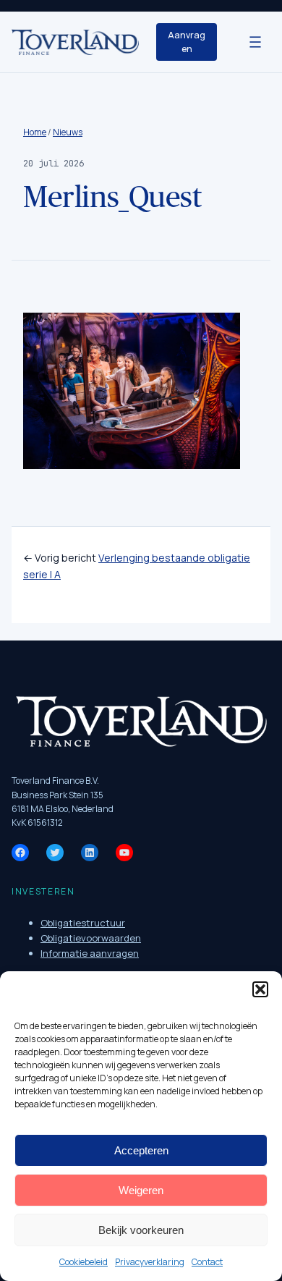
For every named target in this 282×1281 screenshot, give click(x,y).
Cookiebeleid (83, 1262)
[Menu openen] (255, 42)
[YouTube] (124, 852)
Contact (207, 1262)
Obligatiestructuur (82, 922)
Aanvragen (186, 42)
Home (34, 132)
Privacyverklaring (149, 1262)
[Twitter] (55, 852)
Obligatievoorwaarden (90, 937)
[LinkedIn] (89, 852)
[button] (260, 989)
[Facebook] (20, 852)
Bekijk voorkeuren (141, 1230)
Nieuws (67, 132)
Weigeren (141, 1190)
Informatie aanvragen (89, 953)
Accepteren (141, 1150)
